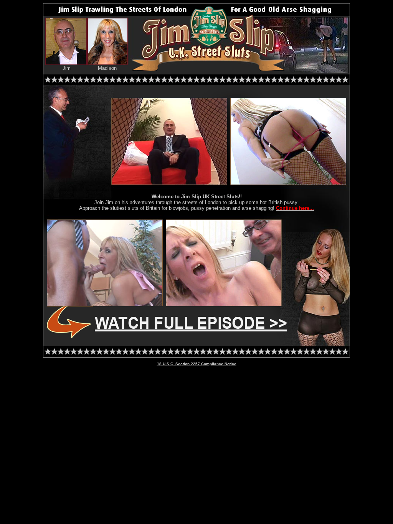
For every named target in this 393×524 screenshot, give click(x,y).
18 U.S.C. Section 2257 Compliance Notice (196, 364)
